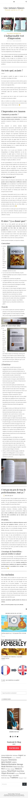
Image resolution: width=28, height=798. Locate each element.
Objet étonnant (8, 773)
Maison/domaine (8, 764)
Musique (12, 769)
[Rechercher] (24, 784)
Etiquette (4, 760)
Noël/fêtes (20, 771)
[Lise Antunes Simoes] (14, 9)
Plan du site (17, 793)
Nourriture (11, 771)
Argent (20, 755)
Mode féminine (7, 766)
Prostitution (4, 775)
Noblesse (4, 771)
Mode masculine (18, 767)
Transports (21, 777)
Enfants (18, 757)
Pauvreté (17, 773)
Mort (3, 769)
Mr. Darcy (7, 769)
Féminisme (12, 760)
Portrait (22, 773)
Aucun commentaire (16, 40)
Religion (10, 775)
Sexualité (16, 775)
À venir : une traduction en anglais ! (10, 680)
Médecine (18, 769)
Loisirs (14, 762)
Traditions (14, 778)
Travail (25, 777)
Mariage (20, 764)
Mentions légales (11, 793)
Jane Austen (6, 762)
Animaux (15, 755)
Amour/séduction (6, 755)
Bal (25, 755)
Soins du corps (5, 778)
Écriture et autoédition (14, 33)
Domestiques (6, 757)
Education (14, 757)
